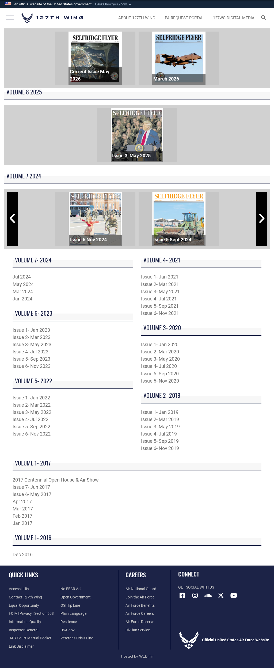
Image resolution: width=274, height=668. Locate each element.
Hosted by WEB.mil (137, 656)
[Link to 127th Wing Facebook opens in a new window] (182, 595)
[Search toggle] (264, 18)
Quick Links (23, 574)
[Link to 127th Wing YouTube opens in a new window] (234, 595)
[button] (113, 4)
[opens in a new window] (195, 595)
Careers (135, 574)
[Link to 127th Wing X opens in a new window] (221, 595)
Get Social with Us (196, 587)
